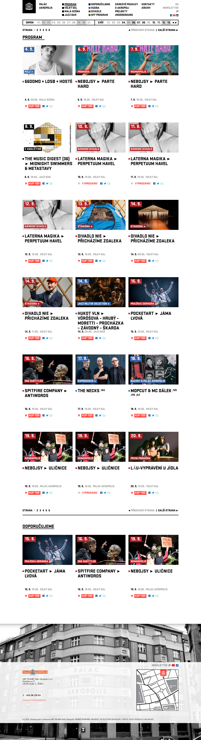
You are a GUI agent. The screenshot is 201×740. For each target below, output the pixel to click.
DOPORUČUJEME (100, 4)
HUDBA (95, 8)
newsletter (170, 8)
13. (169, 23)
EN (176, 4)
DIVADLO (96, 11)
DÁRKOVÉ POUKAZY (126, 4)
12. (164, 23)
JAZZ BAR (70, 15)
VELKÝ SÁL (71, 8)
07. (139, 23)
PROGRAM (70, 4)
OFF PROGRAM (99, 15)
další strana (167, 30)
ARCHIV (146, 8)
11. (159, 23)
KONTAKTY (148, 4)
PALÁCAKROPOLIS (45, 6)
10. (154, 23)
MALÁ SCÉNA (72, 11)
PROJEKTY (121, 11)
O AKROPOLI (122, 8)
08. (144, 23)
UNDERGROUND (124, 15)
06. (134, 23)
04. (124, 23)
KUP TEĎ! (34, 106)
